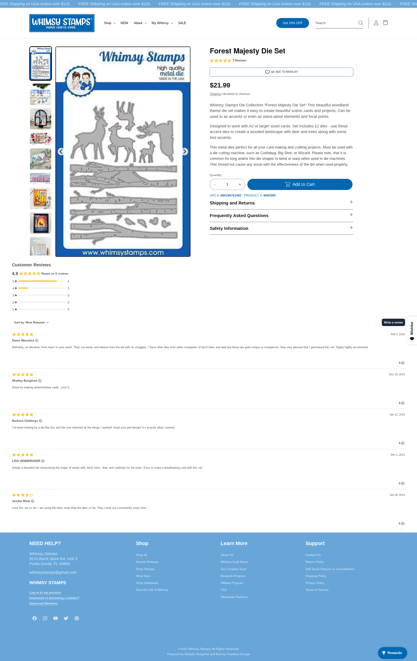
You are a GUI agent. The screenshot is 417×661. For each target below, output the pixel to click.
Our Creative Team (234, 569)
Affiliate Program (232, 583)
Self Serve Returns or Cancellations (330, 569)
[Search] (361, 23)
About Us (227, 555)
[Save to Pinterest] (185, 52)
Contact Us (313, 555)
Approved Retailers (43, 603)
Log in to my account (45, 592)
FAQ (224, 590)
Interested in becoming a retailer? (54, 598)
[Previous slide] (61, 151)
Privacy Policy (315, 583)
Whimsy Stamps (199, 649)
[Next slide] (184, 151)
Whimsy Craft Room (234, 562)
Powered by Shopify (181, 654)
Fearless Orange (238, 654)
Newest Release (147, 562)
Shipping (215, 94)
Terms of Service (317, 590)
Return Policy (315, 562)
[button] (109, 23)
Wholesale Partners (234, 597)
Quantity (215, 175)
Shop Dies (143, 576)
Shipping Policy (316, 576)
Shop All (141, 555)
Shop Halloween (147, 583)
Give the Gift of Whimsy (152, 590)
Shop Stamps (145, 569)
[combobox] (339, 23)
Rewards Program (233, 576)
